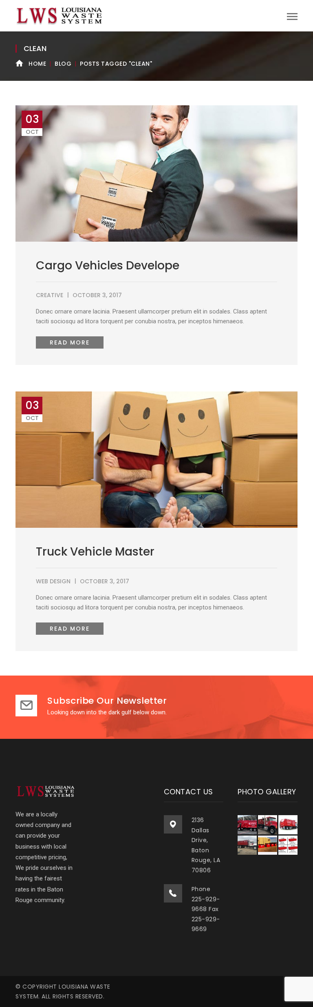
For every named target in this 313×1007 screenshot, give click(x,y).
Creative (49, 295)
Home (37, 64)
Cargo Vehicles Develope (107, 265)
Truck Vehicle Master (95, 552)
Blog (63, 64)
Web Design (53, 581)
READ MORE (70, 342)
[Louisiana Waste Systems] (60, 15)
